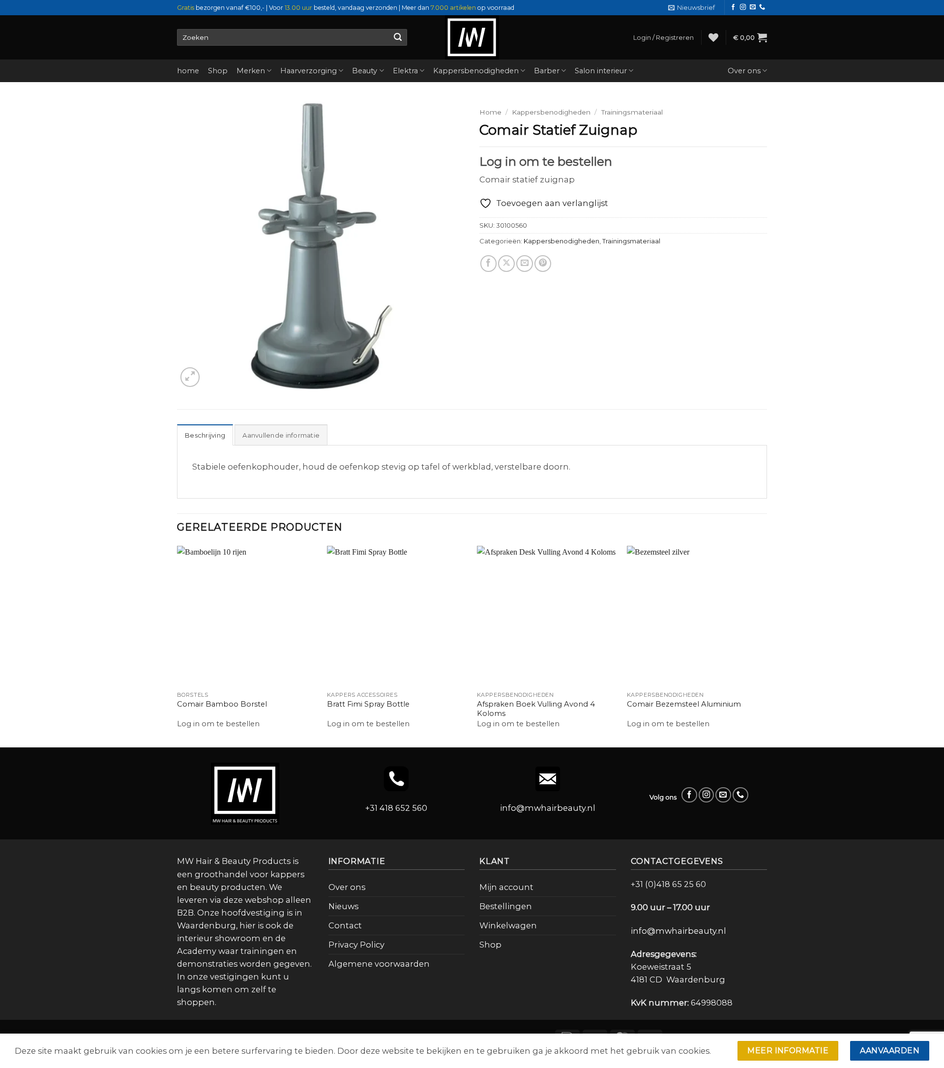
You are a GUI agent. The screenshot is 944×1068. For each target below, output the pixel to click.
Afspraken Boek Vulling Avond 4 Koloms (536, 709)
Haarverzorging (308, 70)
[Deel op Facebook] (488, 263)
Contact (345, 925)
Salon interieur (601, 70)
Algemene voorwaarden (379, 964)
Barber (547, 70)
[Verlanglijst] (713, 37)
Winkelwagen (508, 925)
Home (490, 112)
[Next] (766, 645)
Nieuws (343, 906)
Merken (250, 70)
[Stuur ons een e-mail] (753, 7)
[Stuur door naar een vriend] (524, 263)
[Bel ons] (762, 7)
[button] (691, 7)
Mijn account (506, 887)
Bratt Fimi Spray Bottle (368, 704)
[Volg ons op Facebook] (733, 7)
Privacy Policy (356, 944)
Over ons (744, 70)
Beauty (364, 70)
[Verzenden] (397, 37)
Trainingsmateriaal (632, 112)
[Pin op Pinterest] (542, 263)
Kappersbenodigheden (476, 70)
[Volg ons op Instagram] (743, 7)
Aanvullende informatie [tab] (281, 435)
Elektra (405, 70)
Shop (218, 70)
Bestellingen (505, 906)
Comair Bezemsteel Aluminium (684, 704)
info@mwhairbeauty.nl (547, 808)
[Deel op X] (506, 263)
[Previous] (177, 645)
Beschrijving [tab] (205, 435)
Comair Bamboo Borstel (222, 704)
